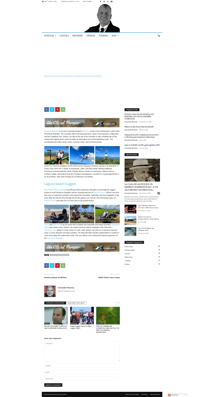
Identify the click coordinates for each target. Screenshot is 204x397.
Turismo (103, 35)
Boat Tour (56, 225)
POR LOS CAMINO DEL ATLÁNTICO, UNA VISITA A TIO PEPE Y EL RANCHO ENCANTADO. (107, 329)
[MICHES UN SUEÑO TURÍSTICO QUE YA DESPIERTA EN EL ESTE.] (56, 315)
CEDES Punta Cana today (109, 277)
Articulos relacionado (55, 303)
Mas (114, 35)
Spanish (174, 395)
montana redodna (62, 255)
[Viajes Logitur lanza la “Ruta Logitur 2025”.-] (82, 315)
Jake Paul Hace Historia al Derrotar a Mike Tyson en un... (148, 207)
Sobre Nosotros (155, 394)
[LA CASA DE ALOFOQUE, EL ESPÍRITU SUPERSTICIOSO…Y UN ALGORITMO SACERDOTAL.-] (142, 170)
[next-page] (118, 303)
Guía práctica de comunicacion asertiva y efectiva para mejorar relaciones (142, 136)
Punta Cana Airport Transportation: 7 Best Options (148, 218)
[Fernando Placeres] (102, 17)
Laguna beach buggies (60, 184)
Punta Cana (129, 246)
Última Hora (129, 257)
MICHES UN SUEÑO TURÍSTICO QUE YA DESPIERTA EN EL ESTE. (55, 327)
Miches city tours (66, 76)
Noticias (49, 35)
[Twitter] (107, 1)
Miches (56, 76)
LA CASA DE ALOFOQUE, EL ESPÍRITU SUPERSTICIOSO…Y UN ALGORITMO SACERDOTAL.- (141, 187)
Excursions (48, 76)
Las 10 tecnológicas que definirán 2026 (146, 229)
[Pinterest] (57, 109)
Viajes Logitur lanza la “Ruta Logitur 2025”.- (80, 327)
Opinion (90, 35)
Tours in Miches (96, 76)
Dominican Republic (55, 238)
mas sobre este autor (76, 303)
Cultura (64, 35)
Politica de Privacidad (132, 394)
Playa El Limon (99, 192)
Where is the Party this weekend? (139, 127)
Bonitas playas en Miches (55, 277)
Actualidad (74, 323)
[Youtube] (111, 1)
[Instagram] (104, 1)
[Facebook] (100, 1)
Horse (46, 225)
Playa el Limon (59, 190)
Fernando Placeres (52, 92)
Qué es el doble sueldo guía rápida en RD (142, 145)
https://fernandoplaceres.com (66, 291)
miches (53, 255)
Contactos (144, 394)
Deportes (77, 35)
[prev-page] (116, 303)
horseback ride (50, 230)
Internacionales (130, 250)
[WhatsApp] (63, 109)
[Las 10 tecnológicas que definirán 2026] (130, 231)
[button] (158, 35)
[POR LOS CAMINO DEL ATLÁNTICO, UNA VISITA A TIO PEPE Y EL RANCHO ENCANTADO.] (108, 315)
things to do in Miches (81, 76)
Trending (127, 261)
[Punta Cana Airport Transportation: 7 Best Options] (130, 220)
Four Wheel (48, 190)
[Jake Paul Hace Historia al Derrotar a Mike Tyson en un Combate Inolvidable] (130, 209)
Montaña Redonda (51, 131)
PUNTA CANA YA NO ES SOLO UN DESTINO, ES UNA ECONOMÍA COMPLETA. (139, 116)
